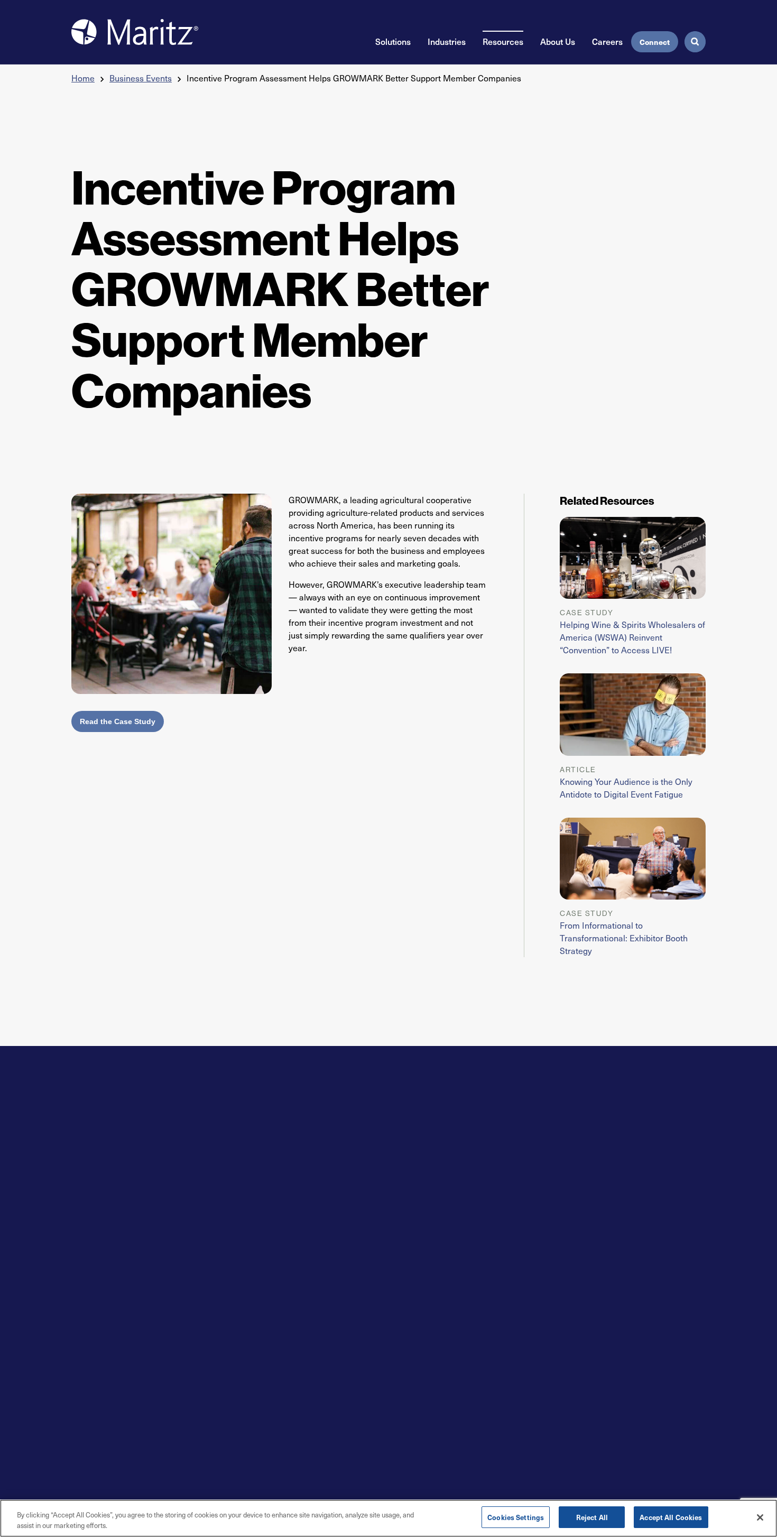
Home (83, 78)
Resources (503, 41)
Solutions (393, 41)
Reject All (592, 1517)
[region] (388, 1518)
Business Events (140, 78)
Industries (447, 41)
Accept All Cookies (671, 1517)
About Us (557, 41)
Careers (607, 41)
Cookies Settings (515, 1517)
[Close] (760, 1517)
